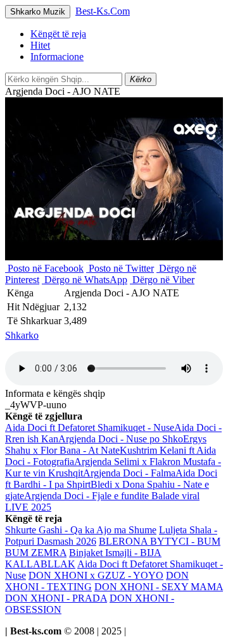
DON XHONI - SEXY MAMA (158, 586)
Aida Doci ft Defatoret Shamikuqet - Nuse (89, 427)
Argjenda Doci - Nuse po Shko (120, 438)
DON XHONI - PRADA (56, 598)
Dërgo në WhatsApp (84, 279)
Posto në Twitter (120, 268)
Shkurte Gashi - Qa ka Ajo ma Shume (80, 529)
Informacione (57, 56)
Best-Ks (102, 11)
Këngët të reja (58, 33)
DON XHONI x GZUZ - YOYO (95, 575)
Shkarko (22, 335)
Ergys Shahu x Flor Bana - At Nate (105, 444)
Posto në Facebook (44, 268)
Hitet (40, 45)
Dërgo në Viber (162, 279)
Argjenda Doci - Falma (129, 473)
